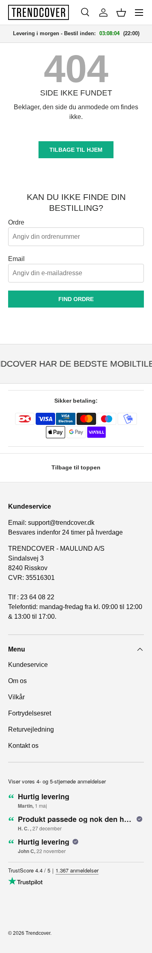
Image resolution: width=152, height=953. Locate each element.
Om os (17, 680)
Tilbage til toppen (76, 467)
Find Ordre (76, 299)
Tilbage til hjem (76, 149)
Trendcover (38, 933)
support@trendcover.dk (61, 522)
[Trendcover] (38, 12)
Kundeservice (28, 664)
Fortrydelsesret (29, 713)
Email (16, 258)
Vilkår (16, 697)
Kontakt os (23, 745)
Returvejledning (31, 729)
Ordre (16, 222)
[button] (121, 12)
